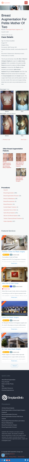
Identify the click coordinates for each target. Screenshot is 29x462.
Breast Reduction (8, 204)
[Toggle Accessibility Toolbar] (3, 455)
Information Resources (7, 388)
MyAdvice (12, 453)
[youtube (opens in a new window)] (9, 460)
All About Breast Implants (8, 408)
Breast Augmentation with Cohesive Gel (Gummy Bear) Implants (7, 164)
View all (15, 365)
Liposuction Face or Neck (10, 210)
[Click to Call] (27, 460)
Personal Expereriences (8, 390)
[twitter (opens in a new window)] (4, 460)
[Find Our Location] (25, 460)
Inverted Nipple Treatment (10, 207)
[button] (14, 289)
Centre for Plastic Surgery (10, 317)
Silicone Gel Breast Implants (11, 215)
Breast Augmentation (9, 192)
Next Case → (24, 139)
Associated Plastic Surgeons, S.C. (14, 29)
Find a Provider (5, 381)
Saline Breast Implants (9, 212)
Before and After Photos (8, 383)
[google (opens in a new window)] (7, 460)
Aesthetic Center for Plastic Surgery (13, 251)
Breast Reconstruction (9, 201)
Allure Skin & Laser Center (10, 283)
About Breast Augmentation (8, 379)
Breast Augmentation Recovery (9, 414)
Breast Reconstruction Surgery (9, 425)
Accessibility (4, 456)
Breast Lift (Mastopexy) (9, 198)
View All (6, 190)
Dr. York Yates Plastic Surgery (11, 349)
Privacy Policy (12, 456)
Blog (3, 386)
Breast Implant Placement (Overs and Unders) (13, 420)
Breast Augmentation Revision (11, 195)
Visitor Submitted (8, 221)
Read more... (14, 263)
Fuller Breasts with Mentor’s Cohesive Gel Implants (20, 164)
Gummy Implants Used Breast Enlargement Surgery (20, 179)
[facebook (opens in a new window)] (2, 460)
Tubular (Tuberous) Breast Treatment (13, 218)
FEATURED (3, 237)
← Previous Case (5, 139)
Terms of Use (21, 456)
